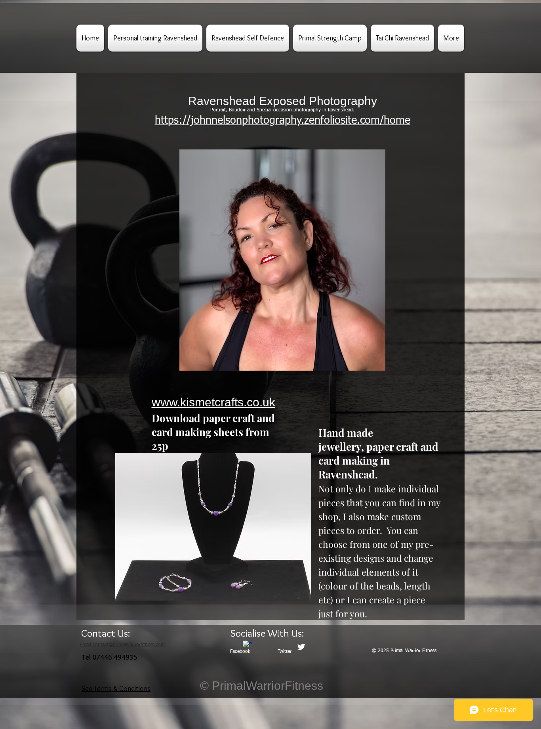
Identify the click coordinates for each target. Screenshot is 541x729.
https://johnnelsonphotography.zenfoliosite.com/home (282, 120)
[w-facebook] (247, 645)
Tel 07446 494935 (109, 657)
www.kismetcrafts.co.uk (213, 402)
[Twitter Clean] (301, 646)
